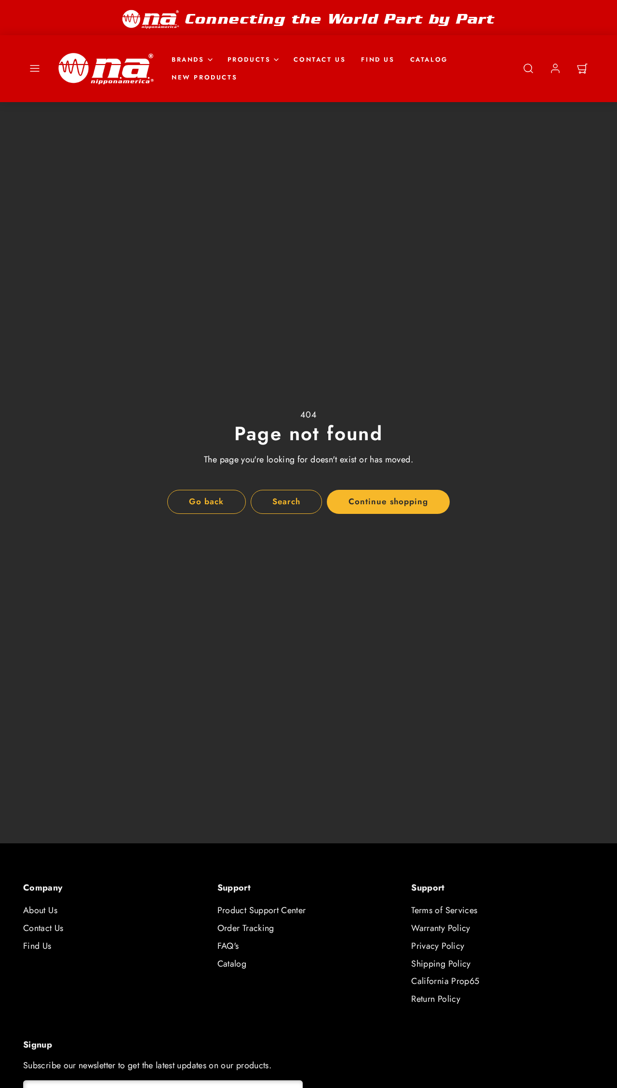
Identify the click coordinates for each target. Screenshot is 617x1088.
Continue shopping (388, 501)
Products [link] (249, 59)
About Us (40, 910)
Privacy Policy (437, 946)
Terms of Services (444, 910)
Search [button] (286, 501)
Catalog (429, 59)
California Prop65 (445, 981)
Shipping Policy (440, 963)
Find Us (377, 59)
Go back (206, 501)
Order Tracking (245, 928)
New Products (204, 76)
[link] (555, 68)
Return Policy (435, 999)
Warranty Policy (440, 928)
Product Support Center (261, 910)
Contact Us (320, 59)
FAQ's (228, 946)
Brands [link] (188, 59)
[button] (34, 68)
